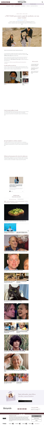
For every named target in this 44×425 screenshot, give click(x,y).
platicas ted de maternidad (19, 201)
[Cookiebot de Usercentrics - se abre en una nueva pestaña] (4, 423)
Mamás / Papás (17, 196)
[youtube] (6, 2)
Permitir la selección (36, 418)
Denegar (37, 420)
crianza (22, 58)
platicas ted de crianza (11, 201)
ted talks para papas (14, 202)
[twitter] (3, 2)
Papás (19, 196)
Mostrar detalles (37, 423)
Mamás (13, 196)
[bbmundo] (22, 2)
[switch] (20, 423)
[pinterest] (9, 2)
